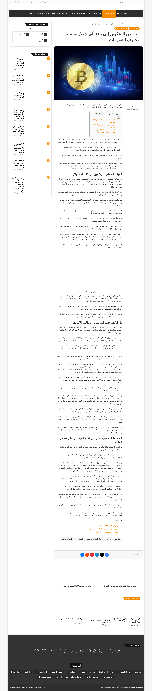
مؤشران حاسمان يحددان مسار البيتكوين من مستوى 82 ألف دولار (19, 63)
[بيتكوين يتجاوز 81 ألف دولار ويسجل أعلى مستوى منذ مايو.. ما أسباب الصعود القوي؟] (37, 116)
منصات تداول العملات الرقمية (68, 677)
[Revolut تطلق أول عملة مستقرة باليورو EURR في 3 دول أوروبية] (37, 82)
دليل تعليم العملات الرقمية (60, 13)
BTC (108, 539)
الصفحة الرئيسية (122, 13)
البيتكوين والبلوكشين (43, 13)
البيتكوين (80, 539)
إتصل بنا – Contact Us (28, 2)
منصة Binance (45, 677)
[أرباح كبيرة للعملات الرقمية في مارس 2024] (69, 609)
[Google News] (95, 546)
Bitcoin (117, 539)
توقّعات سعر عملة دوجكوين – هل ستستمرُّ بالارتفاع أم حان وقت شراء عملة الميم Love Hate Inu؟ (127, 620)
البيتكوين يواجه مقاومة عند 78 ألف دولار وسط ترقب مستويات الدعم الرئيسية (18, 148)
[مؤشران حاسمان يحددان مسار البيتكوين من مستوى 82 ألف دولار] (37, 65)
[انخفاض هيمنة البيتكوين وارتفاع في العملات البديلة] (98, 610)
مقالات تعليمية (91, 677)
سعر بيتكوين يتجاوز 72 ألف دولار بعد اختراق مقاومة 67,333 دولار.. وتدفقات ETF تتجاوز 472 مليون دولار (18, 184)
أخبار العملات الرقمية (121, 28)
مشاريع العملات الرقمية (78, 13)
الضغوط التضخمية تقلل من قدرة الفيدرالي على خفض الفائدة (104, 131)
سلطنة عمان (107, 677)
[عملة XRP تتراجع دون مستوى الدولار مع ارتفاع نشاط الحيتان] (37, 167)
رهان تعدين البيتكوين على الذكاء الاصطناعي (104, 529)
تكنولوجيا (15, 672)
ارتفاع (83, 672)
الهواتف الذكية (41, 672)
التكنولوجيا (31, 13)
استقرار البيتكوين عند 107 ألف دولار (106, 532)
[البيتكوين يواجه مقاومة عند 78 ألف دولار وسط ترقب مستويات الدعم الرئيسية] (37, 150)
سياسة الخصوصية (15, 2)
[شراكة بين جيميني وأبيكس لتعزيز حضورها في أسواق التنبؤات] (37, 133)
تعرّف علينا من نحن (41, 2)
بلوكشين (26, 672)
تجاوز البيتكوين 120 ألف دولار (109, 526)
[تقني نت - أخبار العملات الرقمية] (76, 7)
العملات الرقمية (109, 13)
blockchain (125, 672)
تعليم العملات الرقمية (94, 13)
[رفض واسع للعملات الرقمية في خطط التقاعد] (37, 99)
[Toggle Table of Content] (117, 117)
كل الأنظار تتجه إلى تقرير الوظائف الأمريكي (104, 126)
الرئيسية (136, 24)
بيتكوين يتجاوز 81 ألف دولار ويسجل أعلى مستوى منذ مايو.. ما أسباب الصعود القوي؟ (19, 114)
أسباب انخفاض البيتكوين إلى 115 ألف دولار (104, 121)
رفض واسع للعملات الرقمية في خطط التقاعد (18, 95)
